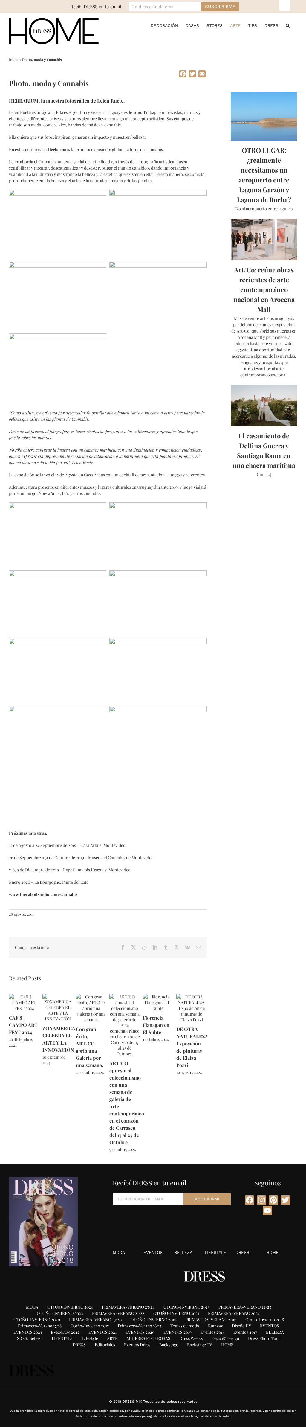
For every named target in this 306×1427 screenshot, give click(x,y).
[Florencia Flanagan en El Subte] (158, 997)
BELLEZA (183, 1252)
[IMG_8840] (57, 573)
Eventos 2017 (245, 1332)
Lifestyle (90, 1338)
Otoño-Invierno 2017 (90, 1326)
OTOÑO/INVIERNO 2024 (70, 1307)
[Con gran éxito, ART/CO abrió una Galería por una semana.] (91, 997)
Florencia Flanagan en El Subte (156, 1025)
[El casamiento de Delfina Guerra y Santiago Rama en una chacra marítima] (264, 406)
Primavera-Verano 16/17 (139, 1326)
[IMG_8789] (158, 505)
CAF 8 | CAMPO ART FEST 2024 (23, 1025)
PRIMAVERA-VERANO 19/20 (95, 1319)
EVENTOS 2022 (65, 1332)
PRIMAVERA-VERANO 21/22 (118, 1313)
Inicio (14, 59)
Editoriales (105, 1344)
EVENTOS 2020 (140, 1332)
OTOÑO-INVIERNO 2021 (176, 1313)
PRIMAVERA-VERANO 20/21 (234, 1313)
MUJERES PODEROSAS (148, 1338)
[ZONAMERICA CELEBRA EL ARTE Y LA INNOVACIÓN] (57, 997)
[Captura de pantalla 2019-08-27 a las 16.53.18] (158, 265)
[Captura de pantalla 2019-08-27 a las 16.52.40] (158, 193)
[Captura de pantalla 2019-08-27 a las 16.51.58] (57, 193)
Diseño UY (241, 1326)
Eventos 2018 (212, 1332)
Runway (215, 1326)
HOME (272, 1252)
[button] (288, 25)
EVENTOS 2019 (177, 1332)
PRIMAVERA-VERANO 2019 (210, 1319)
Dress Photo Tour (264, 1338)
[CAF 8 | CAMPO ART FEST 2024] (24, 997)
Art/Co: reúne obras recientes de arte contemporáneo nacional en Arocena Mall (264, 289)
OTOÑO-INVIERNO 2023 (186, 1307)
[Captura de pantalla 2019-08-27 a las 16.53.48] (57, 336)
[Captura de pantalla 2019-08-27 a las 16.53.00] (57, 265)
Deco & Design (225, 1338)
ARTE (112, 1338)
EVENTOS (153, 1252)
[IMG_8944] (57, 505)
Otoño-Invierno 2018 (264, 1319)
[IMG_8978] (158, 641)
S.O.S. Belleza (30, 1338)
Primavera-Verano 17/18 (40, 1326)
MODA (119, 1252)
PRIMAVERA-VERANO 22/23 (244, 1307)
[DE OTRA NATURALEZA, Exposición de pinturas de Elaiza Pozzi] (191, 997)
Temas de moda (184, 1326)
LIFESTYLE (215, 1252)
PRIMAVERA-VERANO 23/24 (128, 1307)
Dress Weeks (191, 1338)
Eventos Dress (137, 1344)
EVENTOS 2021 (102, 1332)
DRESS (242, 1252)
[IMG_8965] (57, 641)
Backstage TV (199, 1344)
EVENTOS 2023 (27, 1332)
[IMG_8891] (158, 573)
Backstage (168, 1344)
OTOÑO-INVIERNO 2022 (60, 1313)
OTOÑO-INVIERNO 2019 (153, 1319)
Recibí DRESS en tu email (95, 7)
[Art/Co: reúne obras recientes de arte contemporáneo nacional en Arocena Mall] (264, 239)
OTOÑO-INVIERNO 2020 (36, 1319)
